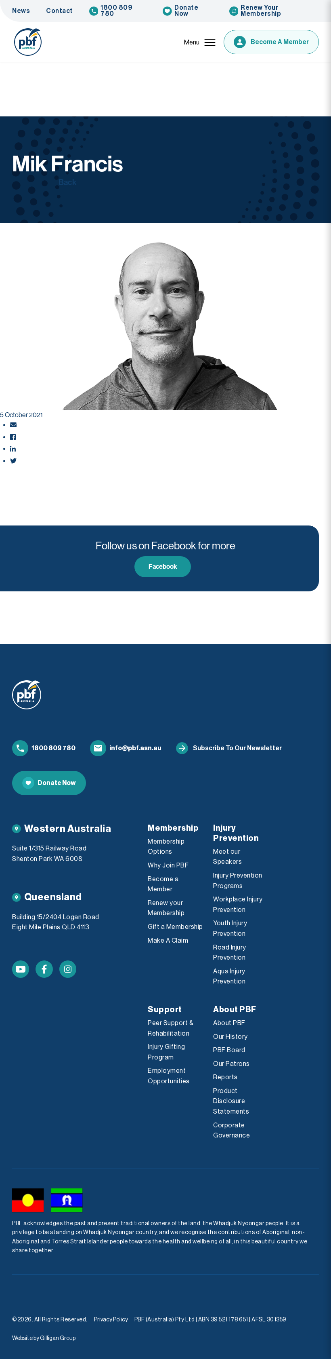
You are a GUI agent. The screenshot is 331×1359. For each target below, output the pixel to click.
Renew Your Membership (261, 10)
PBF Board (229, 1050)
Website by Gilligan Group (43, 1338)
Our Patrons (231, 1064)
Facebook (163, 566)
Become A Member (280, 42)
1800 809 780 (116, 10)
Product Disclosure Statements (231, 1101)
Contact (59, 11)
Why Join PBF (168, 865)
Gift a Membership (175, 927)
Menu (191, 42)
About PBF (229, 1023)
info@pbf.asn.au (135, 748)
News (21, 11)
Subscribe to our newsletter (237, 748)
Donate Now (186, 10)
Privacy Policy (111, 1320)
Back (68, 182)
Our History (230, 1037)
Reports (225, 1077)
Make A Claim (168, 940)
